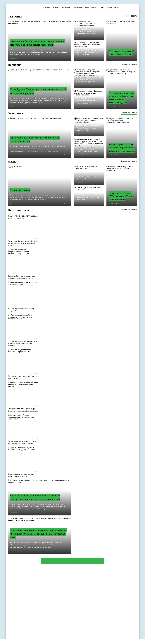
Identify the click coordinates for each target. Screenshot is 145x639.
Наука (87, 7)
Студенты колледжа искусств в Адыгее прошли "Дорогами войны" (22, 475)
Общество (66, 7)
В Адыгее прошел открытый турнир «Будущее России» (21, 310)
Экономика (56, 7)
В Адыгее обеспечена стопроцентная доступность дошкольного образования (22, 277)
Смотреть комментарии (129, 64)
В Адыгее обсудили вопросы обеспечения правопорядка (23, 377)
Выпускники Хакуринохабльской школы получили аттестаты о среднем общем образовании (23, 243)
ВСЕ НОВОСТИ (131, 16)
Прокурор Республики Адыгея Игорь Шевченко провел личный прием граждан (23, 410)
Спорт (102, 7)
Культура (94, 7)
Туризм (109, 7)
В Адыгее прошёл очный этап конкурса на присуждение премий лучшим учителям (22, 343)
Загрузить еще (73, 561)
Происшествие (77, 7)
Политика (46, 7)
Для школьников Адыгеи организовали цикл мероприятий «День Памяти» (22, 442)
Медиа (116, 7)
